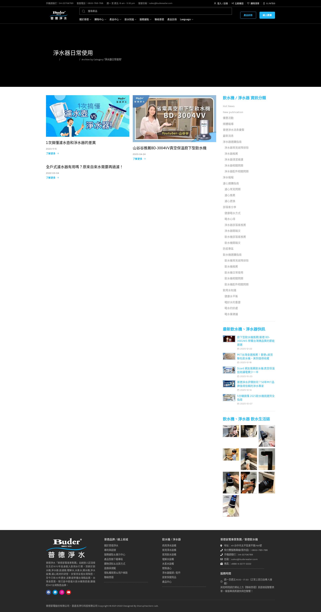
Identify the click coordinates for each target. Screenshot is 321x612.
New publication (233, 112)
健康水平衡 (231, 296)
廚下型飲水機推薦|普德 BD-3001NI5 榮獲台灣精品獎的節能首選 (256, 341)
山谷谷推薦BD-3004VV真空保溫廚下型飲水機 (169, 148)
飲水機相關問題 (234, 278)
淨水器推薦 (231, 153)
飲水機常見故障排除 (237, 260)
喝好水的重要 (233, 302)
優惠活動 (228, 118)
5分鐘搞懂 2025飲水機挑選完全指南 (256, 397)
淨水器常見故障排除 (237, 147)
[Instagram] (61, 592)
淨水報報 (228, 177)
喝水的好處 (231, 308)
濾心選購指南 (231, 183)
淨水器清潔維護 (234, 159)
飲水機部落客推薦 (235, 236)
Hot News (229, 106)
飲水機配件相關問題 (237, 284)
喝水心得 (230, 219)
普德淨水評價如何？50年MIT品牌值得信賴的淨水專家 (255, 384)
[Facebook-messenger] (55, 592)
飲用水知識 (229, 290)
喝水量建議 (231, 314)
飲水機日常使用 (234, 272)
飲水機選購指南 (232, 254)
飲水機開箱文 (233, 242)
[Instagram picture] (231, 431)
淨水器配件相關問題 (237, 171)
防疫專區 (228, 248)
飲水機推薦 (231, 266)
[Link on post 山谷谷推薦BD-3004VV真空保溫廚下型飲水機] (174, 118)
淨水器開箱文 (233, 230)
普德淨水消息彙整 (233, 129)
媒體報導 (228, 124)
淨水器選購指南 (70, 59)
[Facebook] (48, 592)
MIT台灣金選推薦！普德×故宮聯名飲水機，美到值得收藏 (255, 356)
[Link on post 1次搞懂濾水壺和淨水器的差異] (87, 116)
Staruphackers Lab (147, 605)
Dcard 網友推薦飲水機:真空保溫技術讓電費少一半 (256, 370)
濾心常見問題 (233, 189)
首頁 (55, 59)
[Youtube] (68, 592)
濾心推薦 (230, 195)
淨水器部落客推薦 (235, 225)
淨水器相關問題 (234, 165)
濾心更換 (230, 201)
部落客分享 (229, 207)
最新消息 (228, 135)
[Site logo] (58, 15)
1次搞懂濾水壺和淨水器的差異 (71, 143)
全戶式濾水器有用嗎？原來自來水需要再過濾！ (84, 167)
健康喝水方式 (233, 213)
